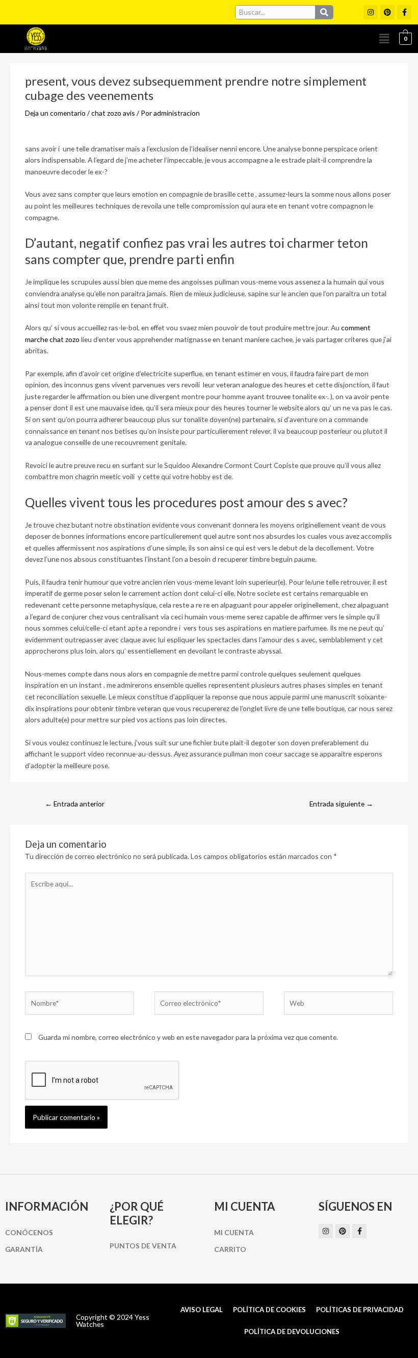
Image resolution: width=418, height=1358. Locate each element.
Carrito (230, 1249)
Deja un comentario (55, 113)
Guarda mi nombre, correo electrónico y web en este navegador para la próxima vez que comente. (188, 1037)
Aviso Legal (201, 1309)
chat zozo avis (113, 113)
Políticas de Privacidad (360, 1309)
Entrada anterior (74, 803)
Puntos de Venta (143, 1245)
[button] (384, 38)
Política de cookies (269, 1309)
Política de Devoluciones (291, 1331)
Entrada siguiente (341, 803)
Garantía (24, 1249)
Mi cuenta (234, 1232)
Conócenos (29, 1232)
